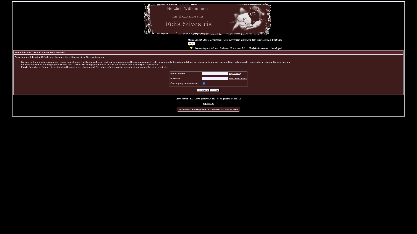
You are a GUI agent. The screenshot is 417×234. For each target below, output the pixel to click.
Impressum (208, 103)
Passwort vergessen (238, 78)
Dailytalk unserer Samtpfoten (262, 48)
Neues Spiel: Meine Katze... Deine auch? (216, 48)
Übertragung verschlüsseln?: (185, 83)
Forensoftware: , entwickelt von (208, 110)
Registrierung (235, 73)
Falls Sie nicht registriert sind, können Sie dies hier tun (262, 62)
